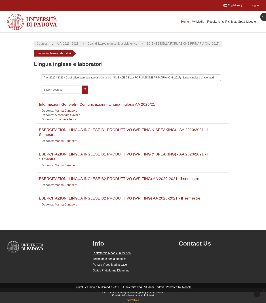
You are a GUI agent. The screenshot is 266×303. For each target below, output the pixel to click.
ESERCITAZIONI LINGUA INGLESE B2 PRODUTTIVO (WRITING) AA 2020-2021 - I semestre (119, 179)
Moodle (187, 287)
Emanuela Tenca (66, 119)
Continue (133, 299)
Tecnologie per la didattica (109, 258)
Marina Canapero (66, 110)
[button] (233, 5)
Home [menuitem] (185, 21)
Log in (255, 5)
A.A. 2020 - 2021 (67, 43)
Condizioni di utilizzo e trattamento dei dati (133, 295)
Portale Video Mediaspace (110, 264)
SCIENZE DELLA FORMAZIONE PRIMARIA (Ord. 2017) (183, 43)
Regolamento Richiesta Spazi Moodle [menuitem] (231, 21)
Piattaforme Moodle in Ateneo (112, 253)
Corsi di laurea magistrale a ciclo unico (112, 43)
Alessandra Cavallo (67, 115)
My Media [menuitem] (198, 21)
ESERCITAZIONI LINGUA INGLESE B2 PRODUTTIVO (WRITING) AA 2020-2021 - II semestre (119, 198)
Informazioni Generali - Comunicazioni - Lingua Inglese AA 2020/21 (97, 104)
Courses (42, 43)
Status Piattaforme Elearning (111, 270)
